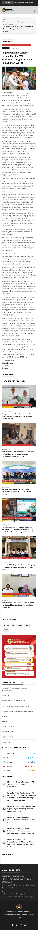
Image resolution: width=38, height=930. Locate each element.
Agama (4, 716)
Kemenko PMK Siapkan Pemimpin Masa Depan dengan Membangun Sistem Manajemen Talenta (21, 808)
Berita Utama (8, 41)
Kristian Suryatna (7, 363)
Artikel (6, 625)
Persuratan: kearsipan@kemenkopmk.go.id (18, 897)
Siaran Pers (5, 48)
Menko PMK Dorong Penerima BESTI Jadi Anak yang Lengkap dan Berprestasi (20, 784)
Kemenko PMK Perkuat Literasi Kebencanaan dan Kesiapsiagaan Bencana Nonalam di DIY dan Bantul (20, 830)
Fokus (28, 625)
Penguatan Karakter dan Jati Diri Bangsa (16, 706)
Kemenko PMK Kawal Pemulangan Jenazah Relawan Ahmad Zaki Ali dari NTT (21, 819)
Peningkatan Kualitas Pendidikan (13, 701)
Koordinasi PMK (7, 737)
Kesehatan (5, 696)
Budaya (4, 721)
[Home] (8, 10)
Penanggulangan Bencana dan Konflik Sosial (17, 711)
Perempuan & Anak (8, 407)
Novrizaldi (5, 368)
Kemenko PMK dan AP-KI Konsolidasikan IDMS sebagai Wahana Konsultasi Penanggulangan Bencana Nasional (21, 843)
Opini (6, 630)
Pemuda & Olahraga (9, 727)
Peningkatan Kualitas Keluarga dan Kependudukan (16, 45)
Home (5, 19)
